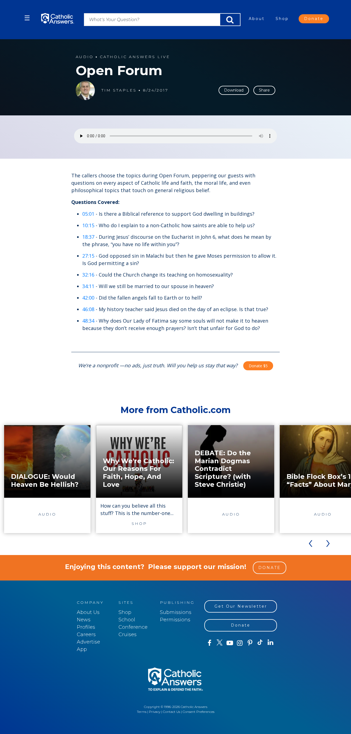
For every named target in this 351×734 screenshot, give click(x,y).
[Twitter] (219, 643)
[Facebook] (209, 643)
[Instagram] (240, 643)
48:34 (88, 320)
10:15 (88, 225)
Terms (141, 712)
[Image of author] (85, 90)
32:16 (88, 274)
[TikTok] (260, 643)
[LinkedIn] (270, 643)
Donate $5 (258, 365)
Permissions (175, 620)
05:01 (88, 213)
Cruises (127, 634)
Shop (282, 18)
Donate (314, 18)
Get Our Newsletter (240, 606)
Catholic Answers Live (135, 57)
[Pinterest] (250, 643)
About (257, 18)
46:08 (88, 309)
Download (234, 90)
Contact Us (171, 712)
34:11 (88, 286)
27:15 (88, 255)
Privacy (154, 712)
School (126, 620)
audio (85, 57)
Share (264, 90)
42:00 (88, 297)
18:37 (88, 237)
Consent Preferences (198, 712)
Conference (133, 627)
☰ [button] (27, 18)
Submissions (175, 612)
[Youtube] (230, 643)
